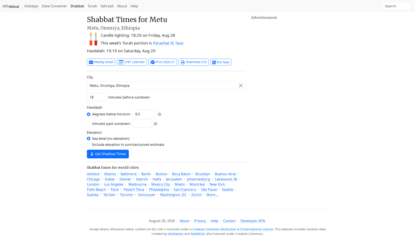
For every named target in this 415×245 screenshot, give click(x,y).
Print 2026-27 (165, 62)
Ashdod (93, 174)
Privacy (200, 220)
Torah (92, 6)
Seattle (227, 189)
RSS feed (222, 62)
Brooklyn (202, 174)
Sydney (93, 194)
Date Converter (54, 6)
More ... (212, 194)
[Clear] (240, 85)
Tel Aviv (109, 194)
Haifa (157, 179)
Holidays (31, 6)
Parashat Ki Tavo (168, 43)
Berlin (146, 174)
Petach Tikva (134, 189)
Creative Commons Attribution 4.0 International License (232, 229)
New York (217, 184)
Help (134, 6)
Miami (180, 184)
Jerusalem (174, 179)
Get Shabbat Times (110, 153)
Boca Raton (181, 174)
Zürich (196, 194)
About (122, 6)
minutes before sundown (129, 97)
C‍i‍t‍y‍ (90, 77)
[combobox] (166, 85)
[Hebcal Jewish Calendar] (11, 6)
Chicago (93, 179)
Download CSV (196, 62)
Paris (115, 189)
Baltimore (129, 174)
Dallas (110, 179)
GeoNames (176, 234)
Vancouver (146, 194)
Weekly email (103, 62)
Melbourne (137, 184)
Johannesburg (198, 179)
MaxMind (197, 234)
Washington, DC (173, 194)
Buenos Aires (225, 174)
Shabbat (77, 6)
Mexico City (160, 184)
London (93, 184)
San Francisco (185, 189)
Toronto (126, 194)
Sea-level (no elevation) (110, 138)
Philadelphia (159, 189)
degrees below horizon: (111, 114)
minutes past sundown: (111, 123)
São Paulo (209, 189)
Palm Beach (96, 189)
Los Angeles (114, 184)
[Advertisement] (289, 51)
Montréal (197, 184)
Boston (161, 174)
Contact (229, 220)
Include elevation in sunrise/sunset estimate (128, 144)
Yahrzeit (107, 6)
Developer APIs (253, 220)
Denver (125, 179)
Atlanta (110, 174)
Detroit (142, 179)
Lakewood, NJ (226, 179)
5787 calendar (134, 62)
